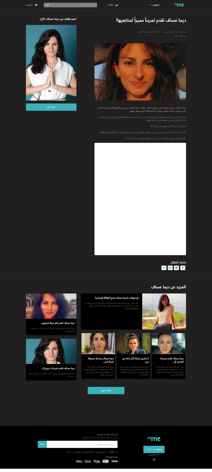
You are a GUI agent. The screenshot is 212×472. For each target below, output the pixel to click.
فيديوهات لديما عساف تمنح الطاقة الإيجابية (117, 298)
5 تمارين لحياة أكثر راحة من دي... (135, 360)
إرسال (42, 444)
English (29, 5)
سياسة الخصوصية (101, 452)
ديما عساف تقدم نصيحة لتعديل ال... (172, 360)
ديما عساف (182, 31)
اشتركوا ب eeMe (154, 449)
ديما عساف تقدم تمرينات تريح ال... (58, 368)
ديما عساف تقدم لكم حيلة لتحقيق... (57, 323)
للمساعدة (77, 452)
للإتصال (68, 452)
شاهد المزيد (106, 390)
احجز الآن (51, 107)
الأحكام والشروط (88, 452)
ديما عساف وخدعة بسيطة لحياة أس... (101, 360)
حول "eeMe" (112, 5)
